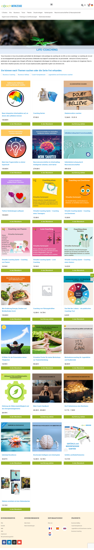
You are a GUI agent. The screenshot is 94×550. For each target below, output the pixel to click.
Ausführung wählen (78, 124)
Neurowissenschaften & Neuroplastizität (67, 12)
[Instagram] (14, 542)
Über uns (50, 523)
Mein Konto (27, 523)
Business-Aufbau (75, 523)
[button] (51, 4)
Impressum (4, 534)
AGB (2, 531)
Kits (10, 12)
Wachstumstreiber (45, 17)
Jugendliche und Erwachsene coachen (81, 528)
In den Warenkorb (16, 124)
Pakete (29, 12)
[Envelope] (19, 542)
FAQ (2, 523)
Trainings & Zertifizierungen (28, 17)
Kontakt (3, 525)
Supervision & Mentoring (10, 17)
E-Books (4, 12)
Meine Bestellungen (29, 525)
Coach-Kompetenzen (76, 525)
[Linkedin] (9, 542)
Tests (23, 12)
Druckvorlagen (38, 12)
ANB (2, 528)
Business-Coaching (76, 531)
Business (17, 12)
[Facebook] (4, 542)
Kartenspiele (48, 12)
